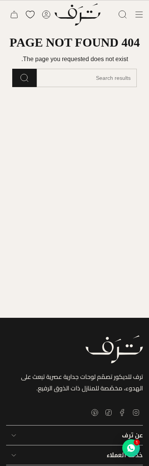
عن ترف (132, 435)
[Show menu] (139, 14)
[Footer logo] (114, 349)
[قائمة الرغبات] (30, 14)
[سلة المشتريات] (14, 14)
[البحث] (24, 78)
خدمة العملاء (125, 455)
